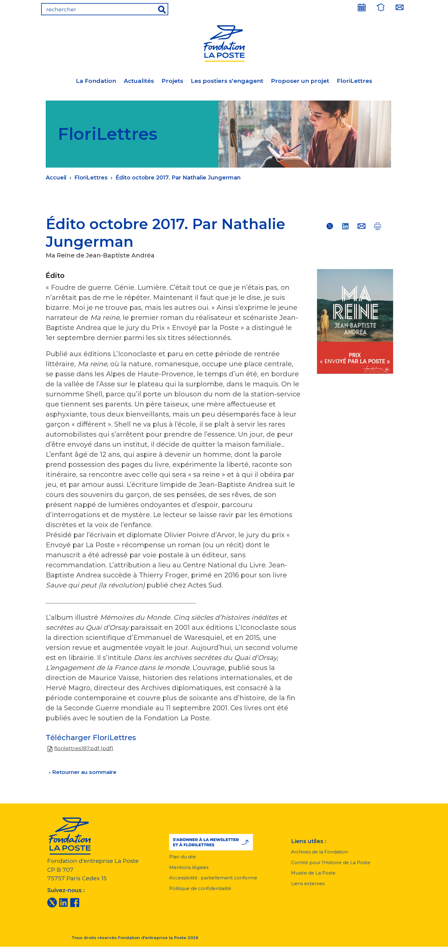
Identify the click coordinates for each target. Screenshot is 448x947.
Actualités (139, 80)
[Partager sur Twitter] (329, 226)
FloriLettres (354, 80)
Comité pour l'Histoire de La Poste (330, 862)
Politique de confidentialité (200, 888)
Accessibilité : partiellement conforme (213, 878)
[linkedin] (63, 902)
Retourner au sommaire (82, 772)
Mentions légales (188, 867)
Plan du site (182, 857)
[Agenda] (361, 7)
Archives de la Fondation (319, 852)
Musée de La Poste (313, 873)
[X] (52, 902)
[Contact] (399, 7)
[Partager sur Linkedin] (345, 226)
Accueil (56, 177)
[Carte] (380, 7)
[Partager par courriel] (361, 226)
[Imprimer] (377, 226)
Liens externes (308, 883)
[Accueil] (224, 42)
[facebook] (75, 902)
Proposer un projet (300, 80)
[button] (211, 842)
